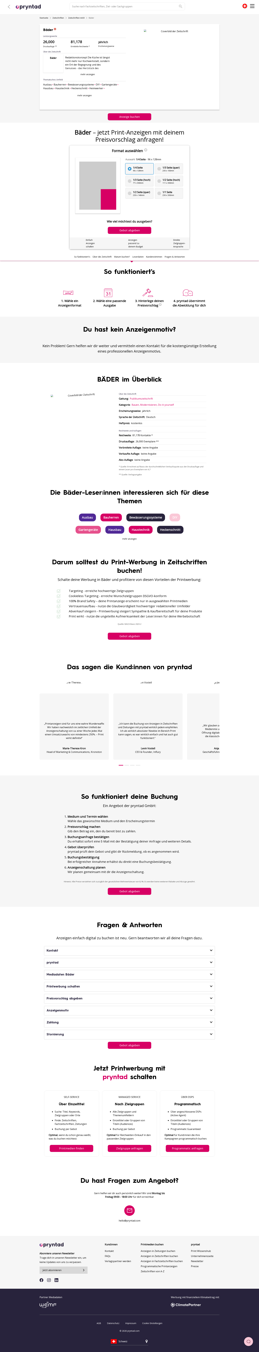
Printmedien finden (71, 1148)
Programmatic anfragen (187, 1148)
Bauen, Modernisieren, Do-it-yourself (153, 404)
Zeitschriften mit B (76, 17)
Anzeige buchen (129, 117)
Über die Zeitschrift (102, 256)
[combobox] (245, 6)
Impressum (130, 1323)
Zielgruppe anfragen (129, 1148)
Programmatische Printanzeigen (159, 1266)
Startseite (44, 17)
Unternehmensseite (202, 1256)
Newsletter (197, 1261)
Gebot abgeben (129, 636)
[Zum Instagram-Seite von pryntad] (49, 1280)
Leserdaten (138, 256)
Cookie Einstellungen (152, 1323)
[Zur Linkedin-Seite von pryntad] (56, 1280)
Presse (195, 1266)
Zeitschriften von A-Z (152, 1271)
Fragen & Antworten (175, 256)
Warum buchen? (122, 256)
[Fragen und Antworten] (248, 1341)
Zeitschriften (58, 17)
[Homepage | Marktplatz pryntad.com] (30, 7)
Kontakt (109, 1251)
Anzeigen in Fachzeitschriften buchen (162, 1261)
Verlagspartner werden (118, 1261)
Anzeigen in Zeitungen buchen (158, 1251)
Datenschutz (113, 1323)
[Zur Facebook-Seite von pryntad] (41, 1280)
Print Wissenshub (201, 1251)
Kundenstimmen (154, 256)
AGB (99, 1323)
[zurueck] (9, 7)
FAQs (107, 1256)
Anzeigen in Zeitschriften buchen (159, 1256)
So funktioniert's (82, 256)
